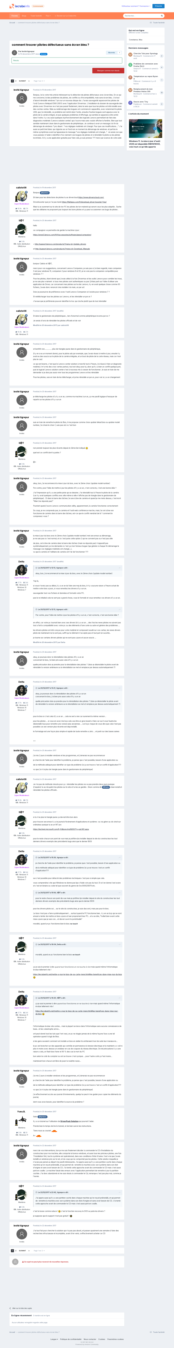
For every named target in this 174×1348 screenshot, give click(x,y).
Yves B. (21, 1111)
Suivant (22, 81)
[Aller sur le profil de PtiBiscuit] (130, 77)
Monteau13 (138, 56)
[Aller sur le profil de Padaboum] (130, 103)
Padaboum (138, 104)
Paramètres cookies (115, 1339)
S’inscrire (158, 6)
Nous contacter (90, 1339)
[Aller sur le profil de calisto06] (21, 196)
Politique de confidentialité (70, 1339)
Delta (21, 561)
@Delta (106, 787)
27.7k (19, 583)
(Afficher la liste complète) (138, 33)
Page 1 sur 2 (39, 81)
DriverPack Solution (69, 1121)
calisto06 (21, 187)
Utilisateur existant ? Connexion (135, 6)
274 (26, 209)
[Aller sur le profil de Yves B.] (21, 1120)
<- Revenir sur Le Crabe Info (65, 16)
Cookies (101, 1339)
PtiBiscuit (137, 81)
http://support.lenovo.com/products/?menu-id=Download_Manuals (62, 249)
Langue (53, 1339)
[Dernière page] (29, 81)
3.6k (23, 241)
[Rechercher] (162, 16)
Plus (48, 16)
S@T (21, 220)
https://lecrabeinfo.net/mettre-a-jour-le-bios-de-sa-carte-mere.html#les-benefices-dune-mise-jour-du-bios (77, 974)
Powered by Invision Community (87, 1344)
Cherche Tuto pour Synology (146, 53)
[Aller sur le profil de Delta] (21, 570)
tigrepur (59, 568)
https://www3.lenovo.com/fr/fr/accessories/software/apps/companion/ (62, 235)
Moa (140, 40)
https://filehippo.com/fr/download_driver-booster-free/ (84, 202)
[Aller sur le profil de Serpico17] (130, 65)
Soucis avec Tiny (141, 102)
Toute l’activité (36, 16)
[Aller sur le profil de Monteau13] (130, 55)
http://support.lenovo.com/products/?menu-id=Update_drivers (60, 244)
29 (26, 1133)
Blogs (24, 16)
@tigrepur (44, 193)
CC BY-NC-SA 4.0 (87, 1342)
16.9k (19, 209)
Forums (15, 16)
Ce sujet (153, 16)
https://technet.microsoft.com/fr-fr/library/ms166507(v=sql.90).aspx (61, 829)
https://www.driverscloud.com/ (91, 197)
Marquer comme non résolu (108, 71)
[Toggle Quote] (37, 568)
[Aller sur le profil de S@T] (21, 229)
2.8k (20, 1133)
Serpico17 (137, 69)
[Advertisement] (67, 33)
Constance (133, 40)
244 (26, 583)
